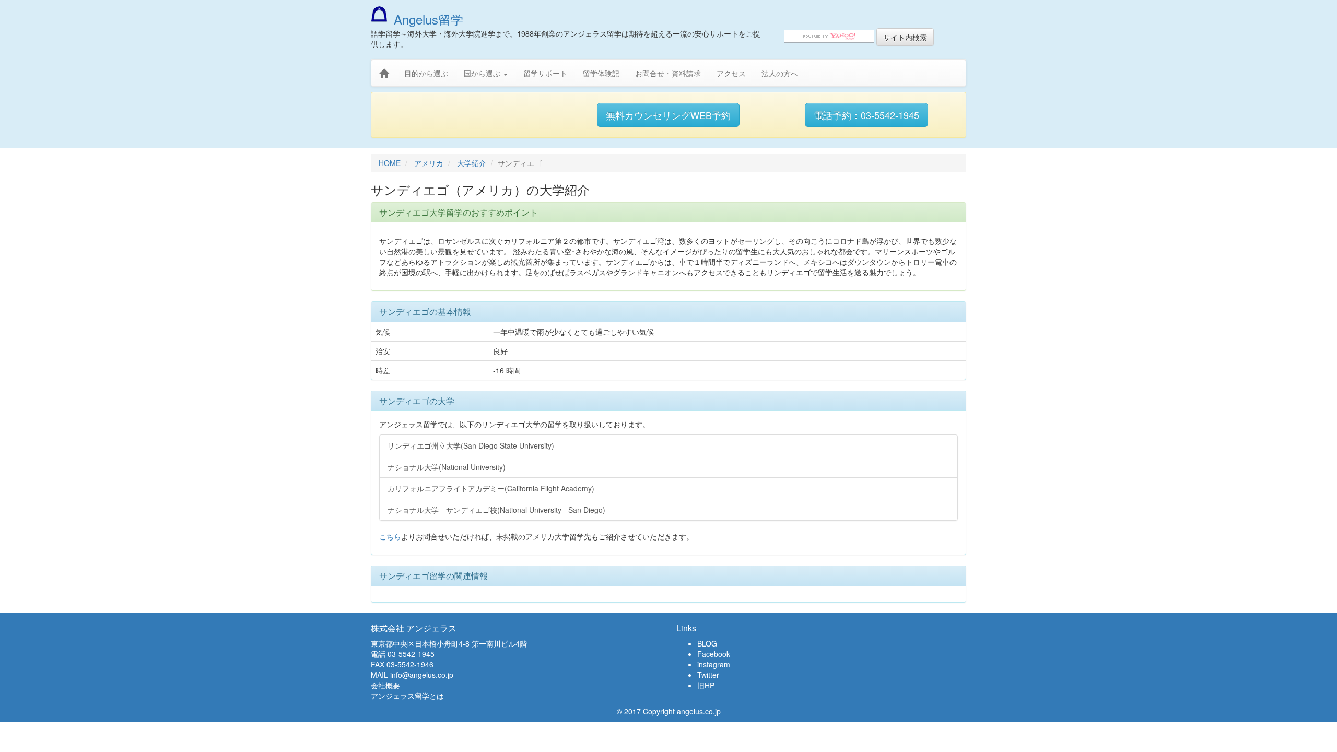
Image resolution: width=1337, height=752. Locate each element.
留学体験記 (601, 73)
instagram (713, 664)
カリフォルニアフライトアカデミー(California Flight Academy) (491, 488)
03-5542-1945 (411, 654)
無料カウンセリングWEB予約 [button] (668, 115)
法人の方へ (779, 73)
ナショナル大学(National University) (447, 467)
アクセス (731, 73)
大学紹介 (471, 163)
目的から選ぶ (426, 73)
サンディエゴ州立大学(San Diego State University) (471, 445)
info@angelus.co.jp (421, 674)
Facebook (713, 654)
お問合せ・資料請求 (668, 73)
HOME (390, 163)
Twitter (708, 674)
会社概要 (385, 685)
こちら (390, 536)
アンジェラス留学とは (407, 695)
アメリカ (428, 163)
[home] (383, 74)
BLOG (707, 643)
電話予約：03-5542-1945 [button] (866, 115)
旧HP (705, 685)
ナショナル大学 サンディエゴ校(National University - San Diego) (496, 509)
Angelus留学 (428, 19)
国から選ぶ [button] (483, 73)
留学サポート (545, 73)
